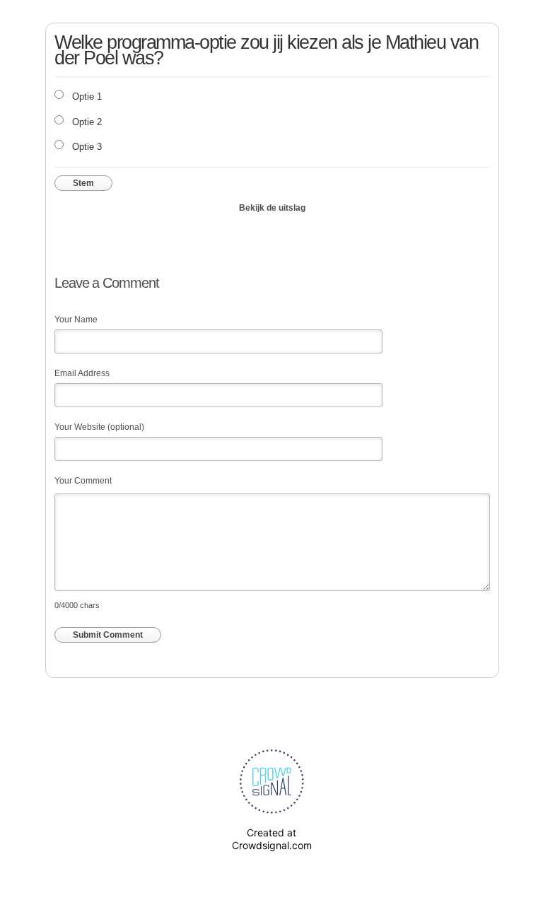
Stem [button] (83, 183)
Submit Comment (108, 635)
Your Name (76, 320)
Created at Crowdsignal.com (272, 838)
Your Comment (83, 481)
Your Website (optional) (99, 427)
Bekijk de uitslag (272, 208)
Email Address (82, 373)
